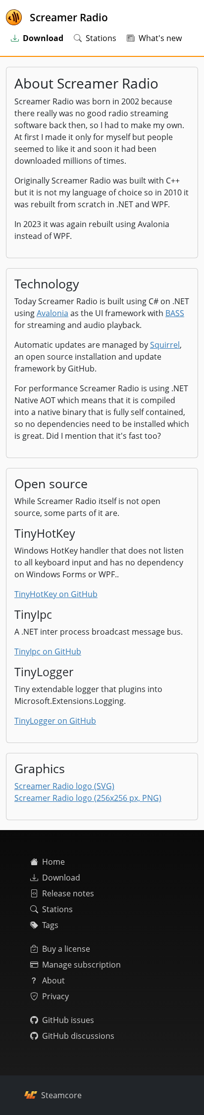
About (53, 980)
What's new (160, 38)
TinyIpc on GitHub (47, 651)
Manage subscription (81, 964)
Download (61, 877)
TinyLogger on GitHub (55, 720)
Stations (101, 38)
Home (53, 861)
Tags (50, 925)
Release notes (68, 893)
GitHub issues (68, 1020)
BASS (174, 313)
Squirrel (165, 344)
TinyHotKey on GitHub (56, 594)
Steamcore (61, 1095)
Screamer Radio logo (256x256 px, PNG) (87, 797)
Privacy (55, 996)
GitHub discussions (78, 1035)
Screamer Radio (69, 17)
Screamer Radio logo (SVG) (64, 786)
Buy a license (66, 948)
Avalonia (52, 313)
